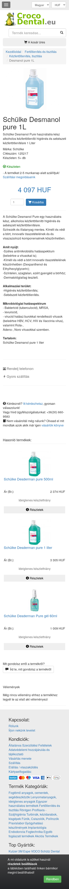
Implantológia (37, 827)
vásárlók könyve (53, 425)
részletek (14, 864)
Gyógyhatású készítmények (26, 825)
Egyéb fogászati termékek (30, 833)
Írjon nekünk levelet (22, 730)
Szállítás (14, 763)
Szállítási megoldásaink (19, 177)
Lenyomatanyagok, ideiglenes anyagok (33, 799)
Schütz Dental (50, 851)
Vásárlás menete (20, 758)
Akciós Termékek (46, 836)
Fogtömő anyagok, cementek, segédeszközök (29, 794)
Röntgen (25, 810)
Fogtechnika (34, 831)
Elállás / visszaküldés (23, 767)
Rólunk (13, 726)
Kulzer (13, 851)
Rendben (52, 879)
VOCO (35, 851)
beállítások (29, 864)
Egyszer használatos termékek (28, 803)
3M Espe (24, 851)
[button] (34, 42)
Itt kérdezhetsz (33, 403)
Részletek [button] (36, 509)
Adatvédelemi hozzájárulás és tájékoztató (29, 751)
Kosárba (37, 202)
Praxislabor (16, 823)
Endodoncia (17, 831)
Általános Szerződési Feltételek (30, 745)
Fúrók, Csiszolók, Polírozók (40, 819)
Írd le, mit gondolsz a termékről (29, 669)
